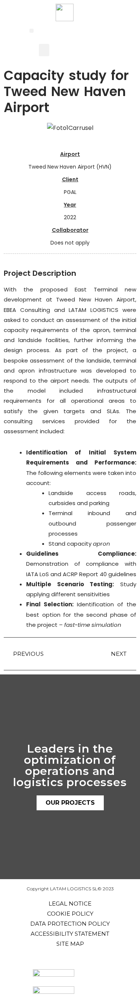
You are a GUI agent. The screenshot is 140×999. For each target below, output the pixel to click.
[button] (31, 31)
